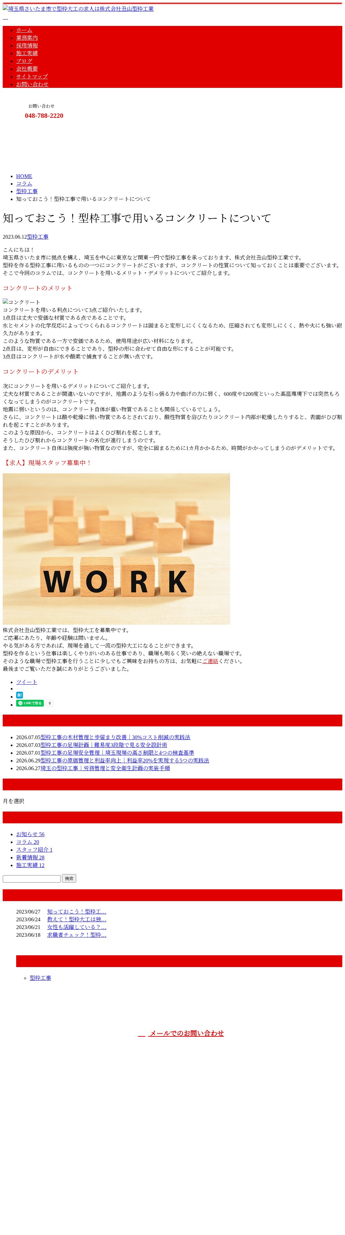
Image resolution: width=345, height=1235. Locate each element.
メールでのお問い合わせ (186, 1033)
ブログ (24, 61)
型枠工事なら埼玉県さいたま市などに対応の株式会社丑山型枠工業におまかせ (301, 1055)
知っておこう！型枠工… (76, 912)
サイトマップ (32, 76)
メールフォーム (26, 129)
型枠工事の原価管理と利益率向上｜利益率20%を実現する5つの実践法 (124, 760)
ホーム (24, 30)
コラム (27, 842)
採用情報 (27, 45)
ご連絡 (210, 661)
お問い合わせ (32, 84)
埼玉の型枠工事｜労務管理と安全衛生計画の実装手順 (105, 768)
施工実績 (27, 53)
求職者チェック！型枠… (76, 935)
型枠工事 (27, 191)
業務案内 (27, 38)
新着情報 (30, 857)
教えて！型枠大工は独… (76, 919)
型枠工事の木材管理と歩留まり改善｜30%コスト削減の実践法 (115, 737)
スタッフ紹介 (34, 850)
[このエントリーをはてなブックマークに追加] (19, 696)
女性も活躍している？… (76, 927)
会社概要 (27, 69)
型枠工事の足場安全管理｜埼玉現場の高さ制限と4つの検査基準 (117, 753)
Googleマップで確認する (34, 1178)
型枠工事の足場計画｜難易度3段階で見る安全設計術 (103, 745)
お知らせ (30, 834)
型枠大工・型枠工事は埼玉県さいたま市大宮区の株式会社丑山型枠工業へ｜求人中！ (105, 1214)
